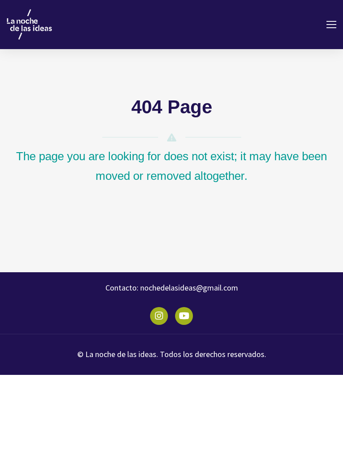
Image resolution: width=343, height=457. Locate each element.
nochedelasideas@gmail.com (188, 288)
